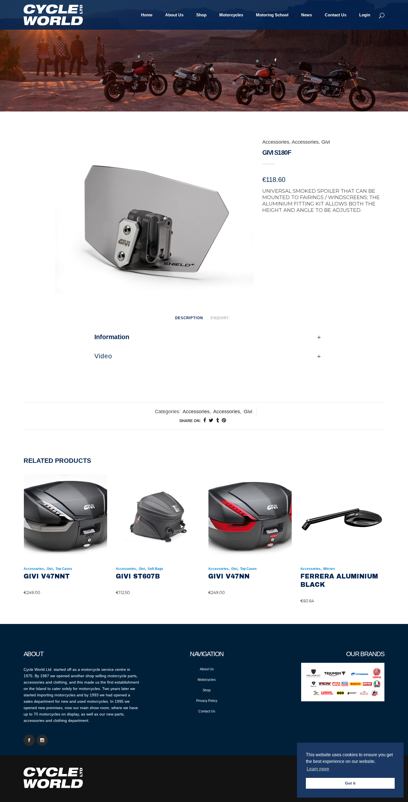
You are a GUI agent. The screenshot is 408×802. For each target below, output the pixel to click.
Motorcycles (207, 680)
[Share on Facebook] (204, 420)
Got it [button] (350, 783)
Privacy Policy (206, 701)
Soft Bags (155, 569)
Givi (325, 142)
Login (364, 14)
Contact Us (206, 711)
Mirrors (329, 569)
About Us (207, 669)
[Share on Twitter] (211, 420)
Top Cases (64, 569)
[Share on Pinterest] (224, 420)
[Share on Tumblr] (217, 420)
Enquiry (220, 318)
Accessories (275, 142)
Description (189, 318)
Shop (207, 690)
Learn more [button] (318, 769)
